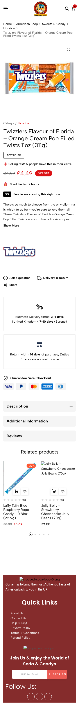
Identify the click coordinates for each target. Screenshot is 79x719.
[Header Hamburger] (5, 8)
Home (7, 24)
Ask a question (20, 278)
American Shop (27, 24)
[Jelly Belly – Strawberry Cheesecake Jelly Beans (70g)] (58, 478)
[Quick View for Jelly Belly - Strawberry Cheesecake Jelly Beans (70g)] (62, 491)
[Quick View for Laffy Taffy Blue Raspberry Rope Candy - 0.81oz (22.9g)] (24, 491)
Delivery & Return (55, 278)
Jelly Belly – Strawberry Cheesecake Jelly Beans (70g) (55, 511)
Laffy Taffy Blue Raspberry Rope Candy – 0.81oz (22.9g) (16, 511)
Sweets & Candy (53, 24)
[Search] (67, 8)
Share (13, 285)
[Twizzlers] (19, 252)
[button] (16, 491)
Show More (11, 225)
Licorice (9, 28)
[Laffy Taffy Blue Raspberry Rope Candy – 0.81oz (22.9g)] (20, 478)
